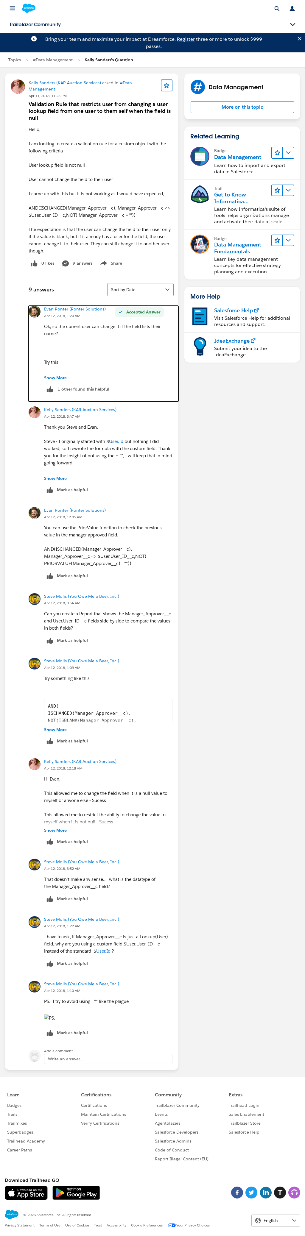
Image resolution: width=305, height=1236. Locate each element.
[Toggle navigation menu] (293, 24)
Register (186, 39)
